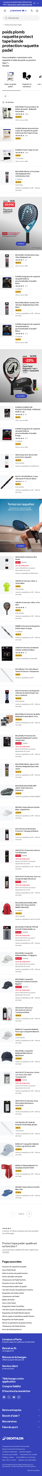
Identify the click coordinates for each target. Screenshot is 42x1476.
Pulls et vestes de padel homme (15, 1273)
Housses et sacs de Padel (12, 1283)
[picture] (7, 113)
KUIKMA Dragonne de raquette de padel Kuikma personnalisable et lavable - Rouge (27, 432)
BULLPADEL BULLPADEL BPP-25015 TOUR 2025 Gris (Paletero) (26, 788)
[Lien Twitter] (9, 1397)
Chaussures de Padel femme (13, 1326)
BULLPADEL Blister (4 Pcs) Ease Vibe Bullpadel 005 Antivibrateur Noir (27, 173)
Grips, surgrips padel (10, 85)
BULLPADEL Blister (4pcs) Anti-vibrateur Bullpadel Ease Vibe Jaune (27, 766)
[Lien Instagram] (19, 1397)
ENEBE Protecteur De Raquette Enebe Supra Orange (27, 627)
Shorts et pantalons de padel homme (17, 1323)
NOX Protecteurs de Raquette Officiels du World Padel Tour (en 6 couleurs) (27, 693)
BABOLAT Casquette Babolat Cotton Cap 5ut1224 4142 (27, 1145)
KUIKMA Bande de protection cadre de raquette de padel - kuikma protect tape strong (27, 130)
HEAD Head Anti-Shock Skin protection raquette (26, 456)
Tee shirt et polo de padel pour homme (17, 1290)
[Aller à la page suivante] (29, 1214)
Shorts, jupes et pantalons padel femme (18, 1316)
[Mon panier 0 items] (37, 10)
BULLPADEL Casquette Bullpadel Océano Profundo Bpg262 (26, 981)
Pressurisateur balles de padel (14, 1286)
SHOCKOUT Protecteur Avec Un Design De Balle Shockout (28, 878)
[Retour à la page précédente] (13, 1214)
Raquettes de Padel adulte (13, 1319)
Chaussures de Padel (10, 1296)
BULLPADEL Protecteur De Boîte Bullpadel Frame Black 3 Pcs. (27, 715)
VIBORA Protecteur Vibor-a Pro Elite (27, 603)
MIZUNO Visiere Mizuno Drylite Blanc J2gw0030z (27, 808)
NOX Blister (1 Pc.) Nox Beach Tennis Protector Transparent (27, 670)
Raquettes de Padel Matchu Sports (16, 1313)
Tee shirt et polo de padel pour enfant (17, 1310)
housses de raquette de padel (14, 1267)
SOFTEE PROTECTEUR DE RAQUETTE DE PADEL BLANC (26, 1123)
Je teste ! (21, 546)
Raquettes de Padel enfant (13, 1293)
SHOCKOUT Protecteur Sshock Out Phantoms (27, 851)
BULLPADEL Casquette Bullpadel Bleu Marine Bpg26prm (24, 1053)
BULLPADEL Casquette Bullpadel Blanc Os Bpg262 (26, 954)
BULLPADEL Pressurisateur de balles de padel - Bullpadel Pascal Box (27, 109)
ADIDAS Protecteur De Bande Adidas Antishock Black (27, 649)
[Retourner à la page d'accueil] (18, 10)
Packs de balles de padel (12, 1277)
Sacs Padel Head (9, 1270)
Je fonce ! (21, 244)
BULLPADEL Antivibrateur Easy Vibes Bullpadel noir (27, 256)
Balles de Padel (8, 1300)
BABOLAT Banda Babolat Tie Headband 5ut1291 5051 (26, 1166)
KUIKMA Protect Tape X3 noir (26, 150)
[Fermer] (38, 3)
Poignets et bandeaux (26, 85)
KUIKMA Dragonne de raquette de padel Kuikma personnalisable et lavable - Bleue (27, 327)
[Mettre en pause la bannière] (34, 3)
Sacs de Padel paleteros (12, 1329)
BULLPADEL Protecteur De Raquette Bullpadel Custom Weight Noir (26, 738)
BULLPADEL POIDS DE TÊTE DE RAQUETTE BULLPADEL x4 (26, 928)
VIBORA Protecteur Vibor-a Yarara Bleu (26, 582)
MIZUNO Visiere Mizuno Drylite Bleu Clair (27, 1188)
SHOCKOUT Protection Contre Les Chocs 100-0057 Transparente (27, 1074)
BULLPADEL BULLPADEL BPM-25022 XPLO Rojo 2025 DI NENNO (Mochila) (26, 905)
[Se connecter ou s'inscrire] (31, 10)
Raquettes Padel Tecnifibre (13, 1306)
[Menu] (5, 10)
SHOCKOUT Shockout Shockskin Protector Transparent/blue (24, 1010)
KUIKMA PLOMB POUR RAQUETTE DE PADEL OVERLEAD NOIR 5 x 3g (28, 409)
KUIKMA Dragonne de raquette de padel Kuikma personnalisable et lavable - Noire (27, 280)
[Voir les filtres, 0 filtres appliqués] (5, 96)
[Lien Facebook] (4, 1397)
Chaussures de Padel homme (14, 1280)
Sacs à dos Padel (9, 1303)
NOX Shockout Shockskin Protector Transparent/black (26, 830)
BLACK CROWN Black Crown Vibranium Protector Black (26, 477)
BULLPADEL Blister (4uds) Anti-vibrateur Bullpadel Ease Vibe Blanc (27, 305)
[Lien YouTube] (14, 1397)
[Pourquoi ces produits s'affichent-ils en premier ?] (3, 102)
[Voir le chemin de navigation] (3, 25)
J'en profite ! (21, 396)
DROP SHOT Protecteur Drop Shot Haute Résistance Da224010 (26, 1103)
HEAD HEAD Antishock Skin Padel (26, 558)
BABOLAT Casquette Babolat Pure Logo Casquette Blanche (27, 1030)
